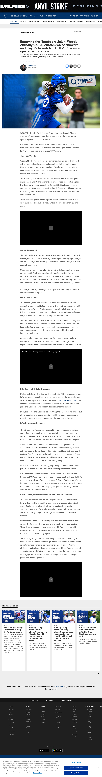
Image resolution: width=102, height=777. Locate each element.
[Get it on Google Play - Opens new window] (57, 751)
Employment (58, 712)
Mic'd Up (11, 722)
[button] (51, 228)
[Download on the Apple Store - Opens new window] (43, 750)
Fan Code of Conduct (74, 721)
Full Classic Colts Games (12, 732)
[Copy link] (79, 66)
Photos (43, 706)
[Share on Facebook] (67, 67)
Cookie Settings (76, 762)
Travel (43, 719)
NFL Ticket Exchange (89, 737)
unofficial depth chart (67, 400)
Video (11, 706)
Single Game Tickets (89, 721)
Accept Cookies (76, 773)
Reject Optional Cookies (76, 768)
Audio (28, 706)
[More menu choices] (59, 16)
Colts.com (58, 686)
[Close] (99, 767)
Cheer (43, 722)
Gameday (74, 731)
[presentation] (99, 673)
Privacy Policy (37, 773)
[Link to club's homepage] (5, 15)
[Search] (71, 15)
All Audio (28, 709)
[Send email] (75, 67)
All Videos (11, 709)
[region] (51, 767)
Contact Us (58, 709)
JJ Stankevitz (32, 65)
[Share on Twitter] (71, 67)
